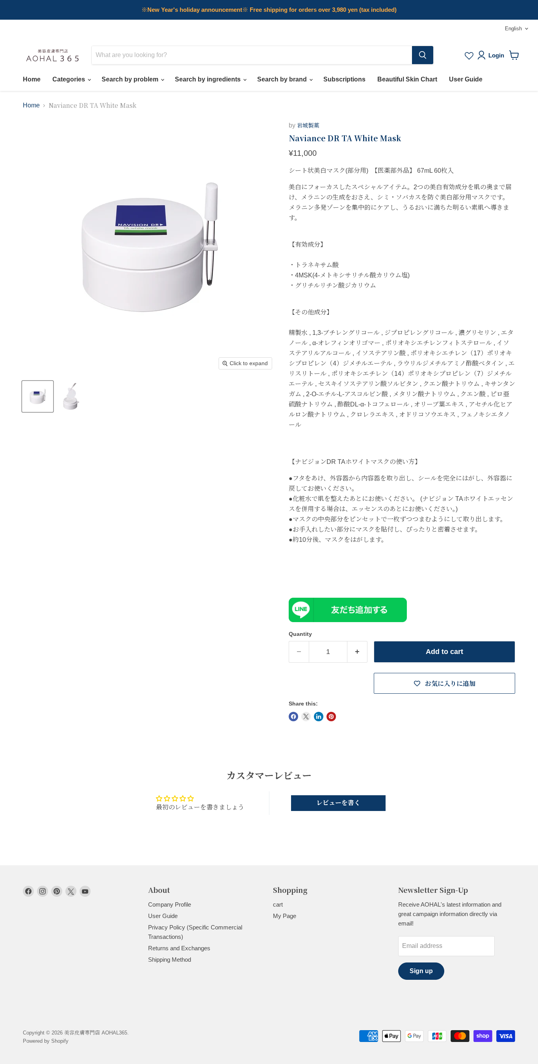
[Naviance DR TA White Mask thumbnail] (37, 396)
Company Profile (169, 904)
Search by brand (282, 79)
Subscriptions (344, 79)
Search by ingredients (208, 79)
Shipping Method (169, 959)
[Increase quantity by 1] (357, 652)
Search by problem (131, 79)
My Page (284, 916)
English (513, 28)
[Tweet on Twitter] (306, 716)
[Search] (422, 55)
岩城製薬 (308, 125)
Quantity (300, 634)
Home (32, 79)
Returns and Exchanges (179, 948)
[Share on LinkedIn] (318, 716)
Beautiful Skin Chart (407, 79)
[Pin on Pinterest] (331, 716)
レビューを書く (338, 803)
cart (278, 904)
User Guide (465, 79)
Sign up (421, 971)
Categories (69, 79)
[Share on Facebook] (293, 716)
